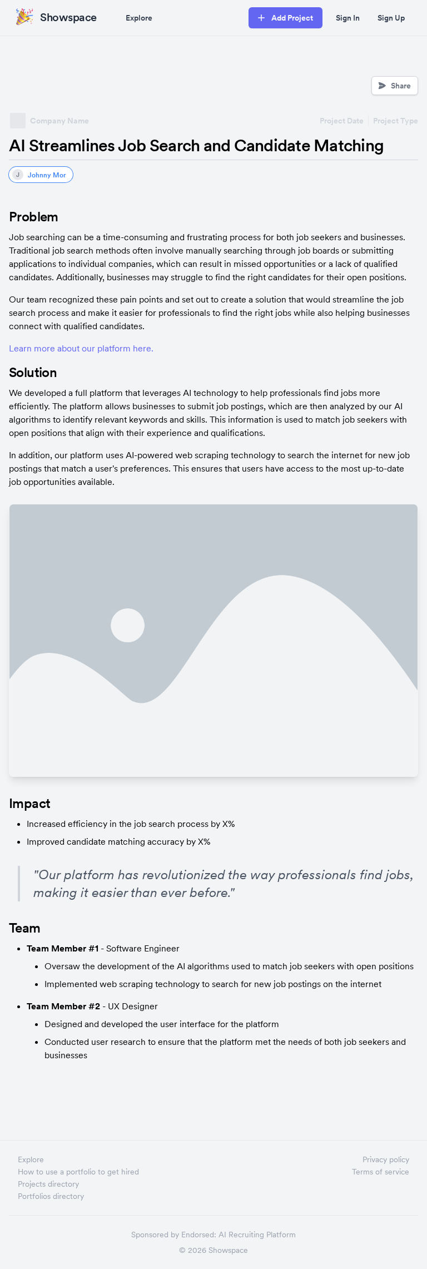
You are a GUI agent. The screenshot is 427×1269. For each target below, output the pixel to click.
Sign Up (391, 18)
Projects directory (48, 1184)
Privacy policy (386, 1159)
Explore (139, 18)
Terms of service (380, 1172)
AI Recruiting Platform (257, 1235)
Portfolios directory (51, 1196)
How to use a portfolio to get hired (78, 1172)
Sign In (348, 18)
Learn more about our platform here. (81, 348)
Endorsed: (198, 1235)
